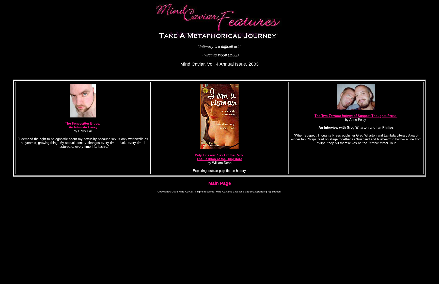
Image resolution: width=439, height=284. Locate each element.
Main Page (219, 183)
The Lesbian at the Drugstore (219, 159)
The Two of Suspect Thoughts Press (356, 116)
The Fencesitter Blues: (83, 123)
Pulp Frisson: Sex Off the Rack (219, 155)
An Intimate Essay (83, 127)
